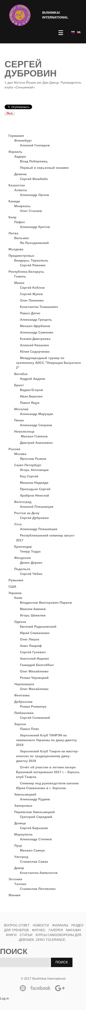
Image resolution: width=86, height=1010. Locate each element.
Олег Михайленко (34, 671)
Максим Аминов (33, 609)
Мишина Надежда (34, 482)
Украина (15, 593)
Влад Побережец (33, 161)
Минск (19, 283)
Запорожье (23, 805)
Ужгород (21, 857)
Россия (14, 449)
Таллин (20, 884)
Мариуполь (23, 834)
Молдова (15, 249)
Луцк (18, 845)
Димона (20, 174)
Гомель (20, 276)
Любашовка (23, 713)
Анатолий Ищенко (34, 658)
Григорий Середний (36, 817)
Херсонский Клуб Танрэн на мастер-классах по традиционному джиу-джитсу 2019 (47, 756)
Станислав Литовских (38, 889)
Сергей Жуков (31, 294)
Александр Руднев (35, 799)
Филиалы (60, 925)
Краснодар (23, 546)
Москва (20, 454)
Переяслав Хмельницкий (34, 812)
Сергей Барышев (34, 828)
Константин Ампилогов (39, 873)
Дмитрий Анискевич (36, 442)
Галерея (56, 930)
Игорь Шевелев (33, 615)
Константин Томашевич (39, 307)
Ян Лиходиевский (34, 243)
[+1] (56, 107)
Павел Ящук (29, 403)
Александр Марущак (36, 414)
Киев (18, 598)
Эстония (15, 879)
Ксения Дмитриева (35, 339)
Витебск (21, 374)
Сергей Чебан (31, 574)
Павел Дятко (30, 313)
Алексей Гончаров (35, 145)
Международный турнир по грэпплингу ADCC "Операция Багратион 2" (48, 362)
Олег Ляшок (29, 639)
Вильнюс (21, 238)
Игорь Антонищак (34, 470)
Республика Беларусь (26, 271)
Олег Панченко (32, 300)
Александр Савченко (36, 332)
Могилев (21, 409)
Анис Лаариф (31, 646)
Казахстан (16, 185)
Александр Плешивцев (38, 529)
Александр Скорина (36, 425)
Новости (41, 925)
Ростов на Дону (26, 513)
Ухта (18, 524)
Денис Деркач (31, 562)
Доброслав (23, 701)
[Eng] (78, 32)
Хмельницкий (25, 794)
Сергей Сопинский (35, 717)
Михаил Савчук (32, 850)
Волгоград (22, 502)
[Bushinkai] (20, 15)
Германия (16, 135)
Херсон (20, 724)
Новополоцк (24, 431)
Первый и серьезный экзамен (44, 167)
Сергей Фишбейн (34, 179)
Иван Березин (31, 396)
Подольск (22, 569)
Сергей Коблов (32, 287)
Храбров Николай (34, 495)
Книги (11, 935)
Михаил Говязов (34, 436)
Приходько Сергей (35, 489)
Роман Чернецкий (34, 678)
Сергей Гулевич (33, 652)
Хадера (20, 156)
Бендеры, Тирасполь (31, 260)
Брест (19, 385)
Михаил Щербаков (35, 326)
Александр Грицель (36, 319)
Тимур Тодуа (30, 551)
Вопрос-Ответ (17, 925)
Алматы (20, 190)
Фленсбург (23, 140)
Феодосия (22, 558)
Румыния (15, 580)
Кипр (12, 217)
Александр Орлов (34, 195)
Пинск (19, 420)
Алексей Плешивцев (36, 506)
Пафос (19, 222)
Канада (14, 201)
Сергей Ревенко (33, 265)
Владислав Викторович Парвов (46, 602)
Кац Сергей (29, 476)
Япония (14, 895)
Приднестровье (21, 255)
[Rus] (73, 32)
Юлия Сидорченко (35, 351)
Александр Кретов (35, 227)
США (12, 586)
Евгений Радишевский (38, 626)
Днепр (19, 868)
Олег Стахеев (31, 211)
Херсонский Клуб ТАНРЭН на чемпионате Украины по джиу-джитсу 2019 (46, 740)
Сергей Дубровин (34, 518)
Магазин (73, 930)
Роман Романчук (33, 706)
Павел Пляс (29, 729)
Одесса (20, 622)
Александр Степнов (36, 839)
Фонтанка (22, 695)
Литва (13, 233)
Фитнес (39, 930)
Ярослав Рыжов (33, 458)
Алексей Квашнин (34, 345)
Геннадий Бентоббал (37, 665)
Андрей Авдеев (32, 379)
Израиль (15, 151)
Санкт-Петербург (28, 465)
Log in (4, 998)
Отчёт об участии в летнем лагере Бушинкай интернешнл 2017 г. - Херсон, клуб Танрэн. (48, 772)
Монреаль (22, 206)
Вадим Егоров (31, 390)
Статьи (26, 935)
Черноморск (24, 684)
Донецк (20, 823)
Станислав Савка (34, 861)
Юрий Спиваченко (35, 633)
